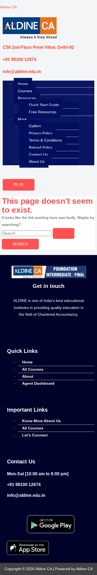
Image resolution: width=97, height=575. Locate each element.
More (22, 119)
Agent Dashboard (38, 383)
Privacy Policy (40, 133)
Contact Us (38, 155)
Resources (27, 98)
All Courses (32, 369)
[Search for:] (38, 233)
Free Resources (42, 112)
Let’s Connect (35, 435)
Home (23, 84)
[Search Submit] (63, 233)
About (27, 376)
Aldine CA (8, 7)
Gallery (35, 126)
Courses (25, 91)
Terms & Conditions (45, 140)
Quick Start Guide (44, 105)
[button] (54, 98)
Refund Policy (40, 148)
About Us (36, 162)
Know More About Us (41, 421)
